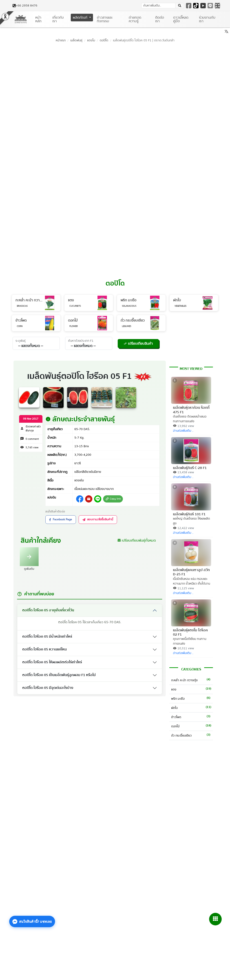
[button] (179, 5)
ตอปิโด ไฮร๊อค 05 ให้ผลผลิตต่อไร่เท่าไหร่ (52, 662)
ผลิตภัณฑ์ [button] (80, 17)
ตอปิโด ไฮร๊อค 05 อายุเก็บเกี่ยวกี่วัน (48, 610)
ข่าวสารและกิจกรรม (105, 19)
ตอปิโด (104, 40)
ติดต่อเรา (159, 19)
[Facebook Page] (188, 5)
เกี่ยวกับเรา (58, 19)
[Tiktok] (196, 5)
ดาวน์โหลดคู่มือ (180, 19)
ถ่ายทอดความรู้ (135, 19)
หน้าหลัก (38, 19)
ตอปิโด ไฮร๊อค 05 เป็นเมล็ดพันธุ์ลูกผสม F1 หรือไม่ (59, 675)
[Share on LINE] (97, 499)
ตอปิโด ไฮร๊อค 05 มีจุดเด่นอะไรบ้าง (47, 688)
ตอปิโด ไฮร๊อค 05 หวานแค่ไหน (44, 649)
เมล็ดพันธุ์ (76, 40)
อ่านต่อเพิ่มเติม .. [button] (183, 431)
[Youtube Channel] (203, 5)
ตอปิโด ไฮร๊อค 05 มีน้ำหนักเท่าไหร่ (47, 636)
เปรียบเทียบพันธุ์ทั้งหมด (136, 540)
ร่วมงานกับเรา (207, 19)
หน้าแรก (61, 40)
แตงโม (91, 40)
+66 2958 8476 (26, 5)
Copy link (112, 499)
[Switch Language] (217, 5)
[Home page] (20, 19)
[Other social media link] (79, 499)
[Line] (210, 5)
